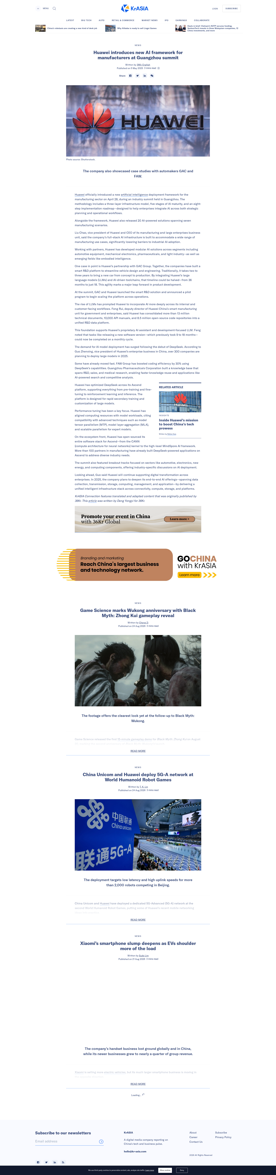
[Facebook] (130, 75)
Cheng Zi (143, 622)
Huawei (80, 194)
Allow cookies (165, 1170)
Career (193, 1137)
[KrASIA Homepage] (134, 9)
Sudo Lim (144, 955)
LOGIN (215, 8)
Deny (182, 1170)
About (193, 1132)
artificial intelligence (134, 194)
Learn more (149, 1170)
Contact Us (196, 1141)
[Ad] (138, 565)
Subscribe (221, 1132)
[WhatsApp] (152, 75)
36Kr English (143, 64)
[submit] (101, 1141)
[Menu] (38, 8)
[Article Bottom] (138, 519)
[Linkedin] (144, 75)
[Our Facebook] (38, 1162)
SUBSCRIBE (232, 8)
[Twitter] (137, 75)
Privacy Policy (223, 1137)
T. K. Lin (144, 786)
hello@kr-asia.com (135, 1151)
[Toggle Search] (54, 8)
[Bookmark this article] (158, 68)
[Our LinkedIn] (55, 1162)
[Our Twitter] (46, 1162)
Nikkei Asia (171, 434)
